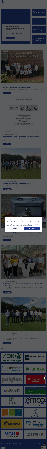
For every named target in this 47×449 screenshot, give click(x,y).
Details (30, 225)
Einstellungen (15, 228)
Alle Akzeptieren (32, 228)
